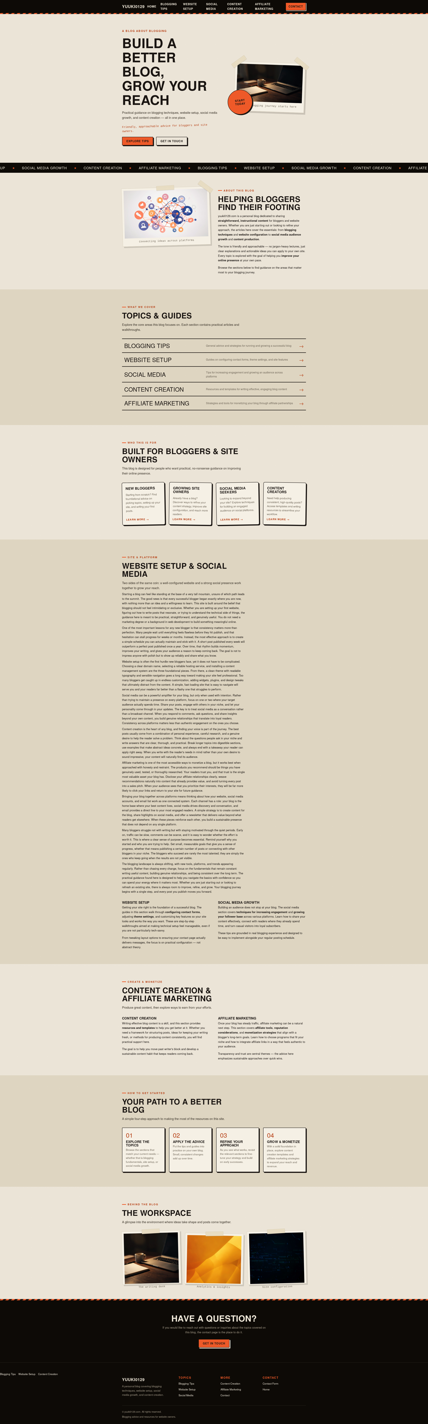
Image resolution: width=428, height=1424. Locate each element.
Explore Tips (137, 141)
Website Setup (190, 6)
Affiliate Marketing (264, 6)
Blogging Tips (168, 6)
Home (151, 6)
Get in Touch (171, 141)
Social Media (212, 6)
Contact (296, 6)
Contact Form (270, 1383)
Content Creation (235, 6)
